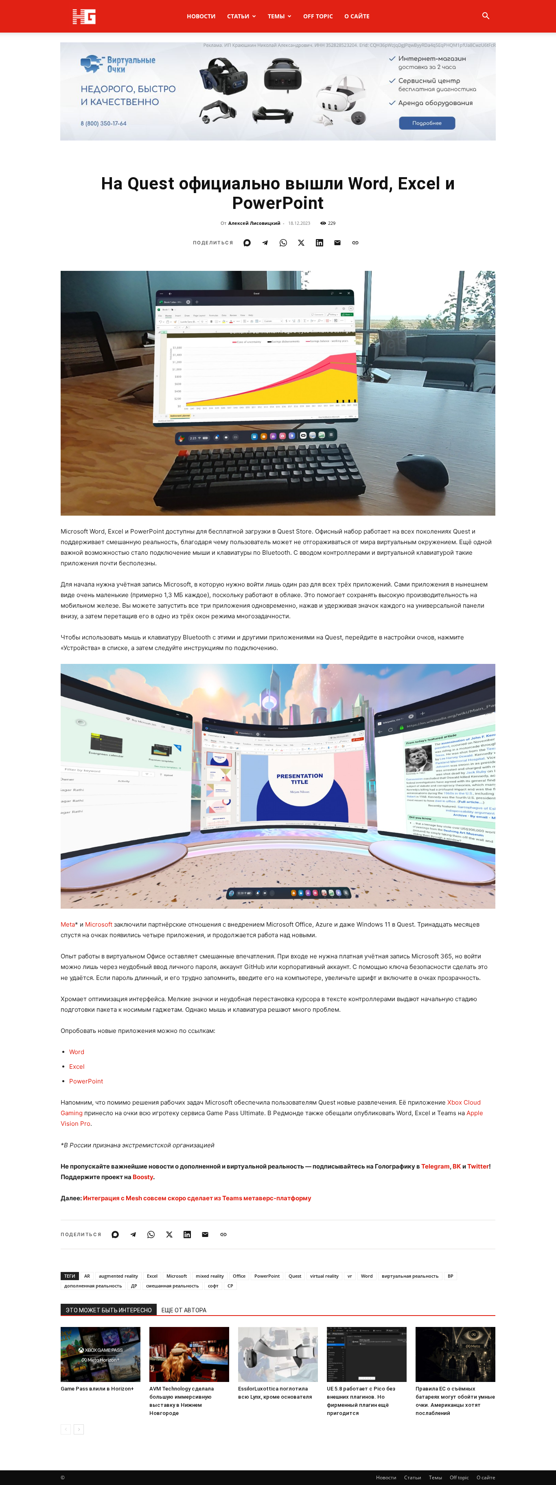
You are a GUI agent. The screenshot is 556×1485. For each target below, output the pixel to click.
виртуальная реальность (410, 1276)
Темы (276, 16)
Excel (77, 1066)
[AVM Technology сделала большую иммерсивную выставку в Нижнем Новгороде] (189, 1354)
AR (87, 1276)
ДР (134, 1286)
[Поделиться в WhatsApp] (283, 242)
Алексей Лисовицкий (254, 223)
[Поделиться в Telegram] (265, 242)
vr (350, 1276)
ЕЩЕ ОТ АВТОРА (184, 1310)
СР (230, 1286)
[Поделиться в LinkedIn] (319, 242)
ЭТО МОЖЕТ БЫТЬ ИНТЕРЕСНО (109, 1310)
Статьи (238, 16)
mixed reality (210, 1276)
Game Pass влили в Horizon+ (97, 1389)
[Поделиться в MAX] (247, 242)
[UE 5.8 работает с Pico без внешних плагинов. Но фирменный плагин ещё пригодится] (367, 1354)
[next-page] (79, 1429)
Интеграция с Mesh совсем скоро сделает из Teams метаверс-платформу (197, 1198)
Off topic (318, 16)
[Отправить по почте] (337, 242)
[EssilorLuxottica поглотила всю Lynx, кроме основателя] (278, 1354)
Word (76, 1052)
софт (213, 1286)
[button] (485, 17)
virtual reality (324, 1276)
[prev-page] (66, 1429)
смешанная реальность (172, 1286)
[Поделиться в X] (301, 242)
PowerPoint (86, 1081)
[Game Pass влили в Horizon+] (100, 1354)
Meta (68, 924)
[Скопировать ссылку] (355, 242)
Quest (295, 1276)
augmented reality (118, 1276)
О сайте (357, 16)
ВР (450, 1276)
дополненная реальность (93, 1286)
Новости (201, 16)
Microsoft (98, 924)
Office (239, 1276)
